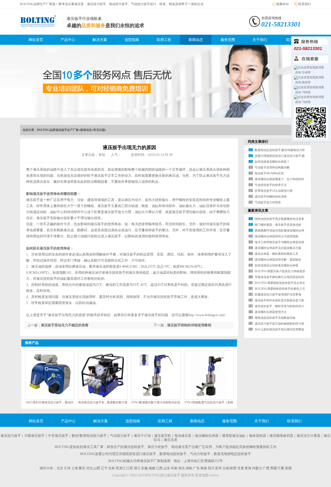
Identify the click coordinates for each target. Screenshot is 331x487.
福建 (152, 468)
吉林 (111, 468)
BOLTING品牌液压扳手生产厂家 (58, 130)
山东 (166, 468)
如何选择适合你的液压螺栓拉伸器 (276, 265)
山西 (96, 468)
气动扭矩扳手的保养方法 (271, 185)
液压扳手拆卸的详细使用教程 (189, 325)
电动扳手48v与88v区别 (269, 173)
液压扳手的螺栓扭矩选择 (271, 196)
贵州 (218, 468)
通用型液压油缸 (234, 436)
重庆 (82, 468)
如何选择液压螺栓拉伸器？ (272, 161)
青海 (247, 468)
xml (212, 475)
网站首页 (36, 40)
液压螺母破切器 (281, 436)
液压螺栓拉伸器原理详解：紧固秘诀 (278, 259)
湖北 (181, 468)
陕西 (233, 468)
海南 (203, 468)
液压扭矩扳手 (134, 447)
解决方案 (100, 40)
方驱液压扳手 (34, 436)
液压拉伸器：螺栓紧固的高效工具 (276, 253)
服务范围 (228, 40)
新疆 (288, 468)
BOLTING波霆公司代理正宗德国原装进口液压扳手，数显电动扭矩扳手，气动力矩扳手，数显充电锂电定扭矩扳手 (165, 454)
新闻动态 (196, 40)
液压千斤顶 (142, 436)
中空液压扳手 (58, 436)
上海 (74, 468)
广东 (196, 468)
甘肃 (240, 468)
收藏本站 (282, 4)
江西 (159, 468)
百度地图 (202, 475)
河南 (174, 468)
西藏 (273, 468)
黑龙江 (121, 468)
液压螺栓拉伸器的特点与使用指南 (276, 236)
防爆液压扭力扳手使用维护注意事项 (278, 294)
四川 (211, 468)
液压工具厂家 (93, 447)
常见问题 (99, 130)
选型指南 (132, 40)
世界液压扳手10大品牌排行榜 (273, 190)
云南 (225, 468)
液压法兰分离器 (308, 436)
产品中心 (68, 40)
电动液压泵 (182, 436)
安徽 (144, 468)
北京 (59, 468)
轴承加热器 (257, 436)
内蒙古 (257, 468)
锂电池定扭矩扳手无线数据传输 (275, 317)
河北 (89, 468)
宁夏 (280, 468)
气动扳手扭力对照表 (268, 202)
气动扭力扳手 (120, 436)
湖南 (188, 468)
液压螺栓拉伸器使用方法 (271, 312)
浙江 (137, 468)
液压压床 (170, 440)
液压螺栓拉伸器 (207, 436)
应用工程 (164, 40)
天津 (67, 468)
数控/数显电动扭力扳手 (89, 436)
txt (217, 475)
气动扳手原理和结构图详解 (272, 167)
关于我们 (259, 40)
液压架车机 (162, 436)
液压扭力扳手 (10, 436)
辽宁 (104, 468)
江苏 (129, 468)
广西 (266, 468)
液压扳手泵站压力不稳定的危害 (64, 325)
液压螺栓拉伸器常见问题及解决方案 (278, 248)
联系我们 (304, 4)
